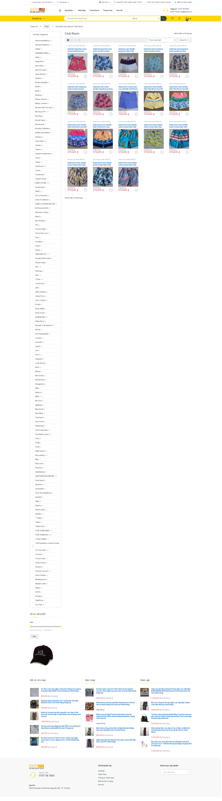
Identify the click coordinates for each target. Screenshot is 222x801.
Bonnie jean (40, 124)
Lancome (39, 342)
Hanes (38, 250)
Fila (37, 225)
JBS (37, 288)
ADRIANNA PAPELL (43, 53)
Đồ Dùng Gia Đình (43, 208)
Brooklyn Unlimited (43, 128)
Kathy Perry (40, 321)
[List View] (75, 40)
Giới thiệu (82, 10)
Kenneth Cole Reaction (45, 325)
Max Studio (40, 376)
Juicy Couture (41, 300)
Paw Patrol (40, 417)
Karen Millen (40, 309)
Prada (38, 443)
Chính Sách (94, 10)
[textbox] (175, 772)
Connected (40, 175)
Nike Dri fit (40, 409)
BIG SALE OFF (42, 112)
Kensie (38, 329)
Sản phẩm (69, 10)
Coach (38, 170)
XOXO (38, 592)
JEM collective (41, 292)
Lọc (34, 636)
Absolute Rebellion (43, 45)
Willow (38, 588)
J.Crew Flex (40, 283)
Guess (38, 246)
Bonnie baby (41, 120)
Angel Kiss (40, 61)
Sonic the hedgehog (44, 493)
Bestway (39, 95)
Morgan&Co (40, 384)
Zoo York (39, 605)
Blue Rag (39, 116)
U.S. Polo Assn (42, 550)
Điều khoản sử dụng (105, 781)
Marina (38, 371)
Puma (38, 447)
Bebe (38, 91)
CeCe (38, 158)
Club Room (71, 46)
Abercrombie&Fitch (175, 84)
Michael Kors (41, 380)
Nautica (39, 392)
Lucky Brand (40, 363)
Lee (37, 350)
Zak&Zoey (40, 600)
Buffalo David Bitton (43, 133)
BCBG (38, 87)
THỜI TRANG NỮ (43, 535)
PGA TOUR (40, 422)
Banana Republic (42, 82)
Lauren (39, 346)
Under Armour (41, 563)
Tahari (38, 522)
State (38, 501)
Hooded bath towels (44, 258)
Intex (38, 275)
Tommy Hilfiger (42, 539)
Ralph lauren (41, 451)
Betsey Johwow (42, 103)
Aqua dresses (41, 74)
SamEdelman (41, 472)
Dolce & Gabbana (43, 200)
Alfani (38, 57)
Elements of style (42, 212)
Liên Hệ (119, 10)
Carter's (39, 149)
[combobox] (97, 18)
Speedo (39, 497)
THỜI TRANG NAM (43, 531)
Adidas (38, 49)
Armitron (39, 78)
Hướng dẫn (63, 2)
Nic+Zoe (39, 401)
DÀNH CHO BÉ (42, 183)
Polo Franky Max (42, 430)
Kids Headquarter (43, 334)
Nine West (40, 413)
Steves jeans (41, 510)
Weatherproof (41, 579)
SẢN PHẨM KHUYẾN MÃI (46, 476)
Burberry (39, 137)
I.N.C (38, 267)
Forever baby (41, 229)
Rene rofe (40, 464)
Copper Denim (41, 179)
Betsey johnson (42, 99)
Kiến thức (105, 2)
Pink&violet (40, 426)
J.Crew (39, 279)
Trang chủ (34, 26)
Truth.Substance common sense (45, 544)
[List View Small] (79, 40)
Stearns (39, 505)
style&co (39, 514)
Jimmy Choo (41, 296)
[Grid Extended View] (72, 40)
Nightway (39, 405)
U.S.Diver (39, 554)
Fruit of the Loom (42, 233)
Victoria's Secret (43, 571)
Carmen (39, 145)
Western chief (41, 584)
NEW (39, 396)
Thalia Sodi (40, 526)
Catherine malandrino (44, 154)
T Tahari (39, 518)
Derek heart (40, 187)
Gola (38, 237)
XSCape (39, 596)
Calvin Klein (41, 141)
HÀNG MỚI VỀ (80, 46)
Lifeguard (39, 359)
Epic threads (41, 221)
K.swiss (38, 304)
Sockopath (40, 489)
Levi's (38, 355)
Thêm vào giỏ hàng (85, 76)
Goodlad (39, 242)
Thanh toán (107, 10)
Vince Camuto (41, 575)
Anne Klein (40, 66)
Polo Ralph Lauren (43, 434)
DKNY (38, 191)
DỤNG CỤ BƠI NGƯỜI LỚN (46, 204)
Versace (39, 567)
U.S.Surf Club (41, 558)
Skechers (40, 484)
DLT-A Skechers (42, 195)
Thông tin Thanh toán (106, 778)
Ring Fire (39, 468)
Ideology (39, 271)
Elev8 (38, 216)
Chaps (38, 162)
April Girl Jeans (41, 70)
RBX (38, 459)
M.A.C (38, 367)
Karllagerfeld (41, 317)
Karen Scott (40, 313)
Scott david (40, 480)
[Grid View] (68, 40)
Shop (47, 26)
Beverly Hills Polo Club (44, 107)
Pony (38, 438)
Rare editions (41, 455)
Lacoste (39, 338)
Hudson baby (41, 263)
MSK (38, 388)
